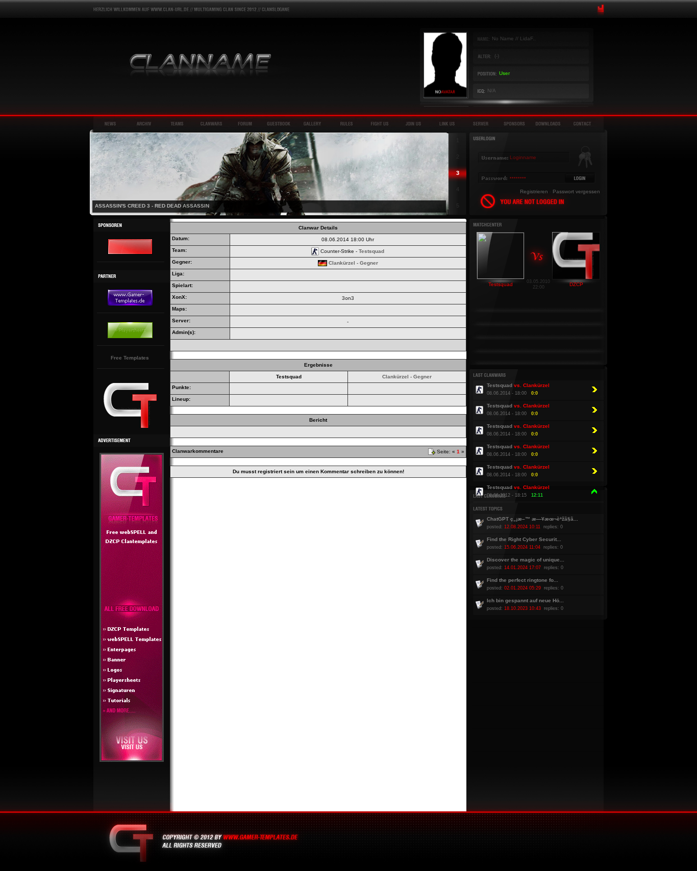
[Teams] (177, 124)
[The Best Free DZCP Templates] (130, 426)
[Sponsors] (514, 124)
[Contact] (582, 124)
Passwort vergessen (576, 191)
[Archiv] (144, 124)
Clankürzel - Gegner (353, 263)
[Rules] (346, 124)
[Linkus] (447, 124)
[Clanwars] (211, 124)
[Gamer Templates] (131, 760)
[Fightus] (379, 124)
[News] (110, 124)
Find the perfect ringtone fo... (522, 580)
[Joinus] (413, 124)
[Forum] (245, 124)
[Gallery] (312, 124)
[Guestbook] (278, 124)
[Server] (480, 124)
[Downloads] (548, 124)
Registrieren (534, 191)
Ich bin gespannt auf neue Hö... (525, 600)
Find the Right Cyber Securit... (524, 539)
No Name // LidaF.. (514, 38)
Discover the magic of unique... (525, 559)
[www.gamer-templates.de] (130, 252)
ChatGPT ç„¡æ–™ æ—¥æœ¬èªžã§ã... (532, 519)
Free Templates (130, 358)
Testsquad (371, 251)
